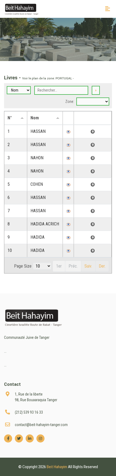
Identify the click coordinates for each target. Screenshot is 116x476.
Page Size (23, 266)
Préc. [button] (73, 266)
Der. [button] (102, 266)
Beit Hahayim (57, 466)
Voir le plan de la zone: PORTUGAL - (48, 78)
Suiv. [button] (88, 266)
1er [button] (59, 266)
